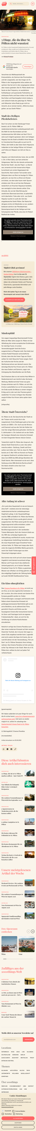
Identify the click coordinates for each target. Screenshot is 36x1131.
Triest (32, 1057)
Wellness (15, 1073)
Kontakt (31, 1086)
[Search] (10, 4)
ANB (25, 1089)
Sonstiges (4, 1076)
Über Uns (4, 1086)
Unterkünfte (5, 1073)
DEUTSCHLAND (5, 1054)
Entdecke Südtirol (7, 1060)
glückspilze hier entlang (14, 299)
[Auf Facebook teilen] (11, 749)
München (15, 1054)
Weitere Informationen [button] (18, 236)
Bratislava (24, 1057)
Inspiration (5, 36)
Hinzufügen (27, 66)
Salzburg (30, 1051)
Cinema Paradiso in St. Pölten (14, 588)
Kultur (22, 1070)
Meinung (4, 1012)
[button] (15, 749)
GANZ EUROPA (5, 1057)
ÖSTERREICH (5, 1051)
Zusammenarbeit (15, 1086)
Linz (23, 1051)
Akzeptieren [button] (18, 1122)
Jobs (24, 1086)
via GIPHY (4, 255)
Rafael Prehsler (8, 56)
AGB (20, 1089)
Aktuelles (4, 782)
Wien (12, 1051)
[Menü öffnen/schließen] (33, 4)
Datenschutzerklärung (9, 1089)
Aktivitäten (14, 1070)
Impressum (5, 1092)
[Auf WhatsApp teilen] (3, 749)
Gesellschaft (25, 1073)
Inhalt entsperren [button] (18, 232)
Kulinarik (4, 1070)
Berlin (23, 1054)
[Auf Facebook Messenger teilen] (7, 749)
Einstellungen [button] (18, 1127)
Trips (28, 1070)
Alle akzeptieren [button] (18, 1118)
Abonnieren (29, 1039)
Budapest (15, 1057)
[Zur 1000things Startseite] (4, 3)
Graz (18, 1051)
